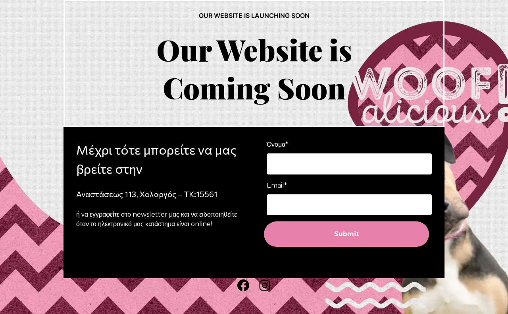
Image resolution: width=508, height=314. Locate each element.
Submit (346, 234)
